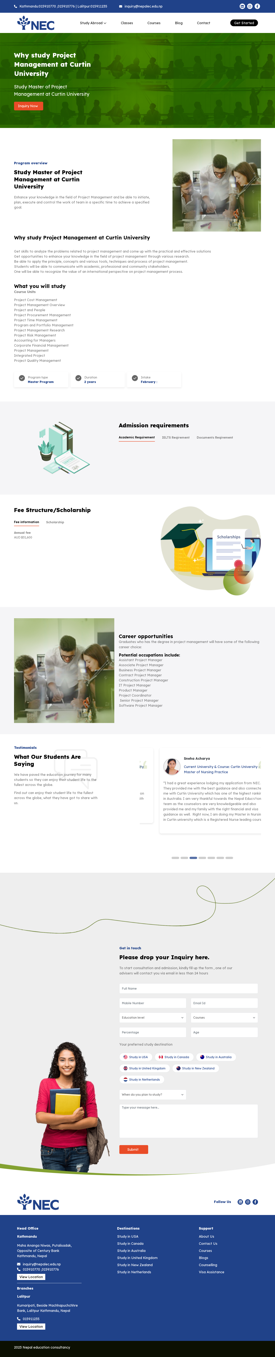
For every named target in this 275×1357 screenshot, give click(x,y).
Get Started (244, 23)
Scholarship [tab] (55, 522)
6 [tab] (218, 859)
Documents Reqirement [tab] (215, 437)
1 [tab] (173, 859)
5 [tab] (209, 859)
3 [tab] (191, 859)
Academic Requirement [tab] (137, 437)
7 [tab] (227, 859)
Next (255, 801)
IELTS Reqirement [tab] (176, 437)
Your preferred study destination (145, 1044)
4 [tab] (200, 859)
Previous (145, 801)
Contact (203, 23)
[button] (93, 23)
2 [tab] (182, 859)
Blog (179, 23)
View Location (31, 1277)
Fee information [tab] (26, 522)
